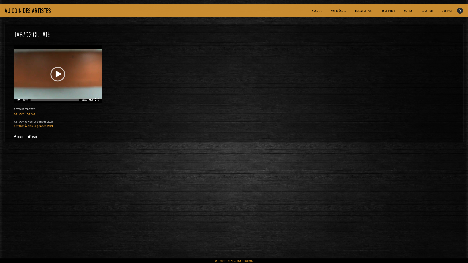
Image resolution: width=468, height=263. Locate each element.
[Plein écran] (97, 100)
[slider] (55, 100)
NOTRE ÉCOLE (338, 10)
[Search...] (460, 11)
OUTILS (408, 10)
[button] (57, 74)
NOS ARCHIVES (363, 10)
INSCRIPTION (388, 10)
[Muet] (91, 100)
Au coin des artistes (28, 10)
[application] (58, 74)
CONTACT (447, 10)
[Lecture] (18, 100)
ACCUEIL (317, 10)
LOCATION (427, 10)
